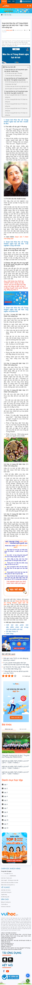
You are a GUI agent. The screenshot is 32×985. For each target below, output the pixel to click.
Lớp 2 (6, 788)
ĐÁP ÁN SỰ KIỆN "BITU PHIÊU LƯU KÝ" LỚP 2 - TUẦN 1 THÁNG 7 (15, 767)
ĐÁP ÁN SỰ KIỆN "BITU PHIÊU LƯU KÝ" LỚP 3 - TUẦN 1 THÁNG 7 (15, 762)
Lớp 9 (6, 816)
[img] (16, 10)
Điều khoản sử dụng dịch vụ (8, 884)
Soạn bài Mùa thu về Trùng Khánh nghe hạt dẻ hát (16, 602)
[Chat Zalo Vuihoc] (28, 975)
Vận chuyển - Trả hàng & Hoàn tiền (9, 880)
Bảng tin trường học (6, 902)
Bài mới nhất (23, 729)
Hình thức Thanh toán (6, 878)
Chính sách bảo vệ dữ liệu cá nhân (9, 882)
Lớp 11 (6, 824)
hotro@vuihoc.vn (8, 873)
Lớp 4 (6, 796)
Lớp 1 (5, 784)
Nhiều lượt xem (9, 729)
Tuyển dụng (4, 894)
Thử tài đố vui (4, 904)
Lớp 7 (5, 31)
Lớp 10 (6, 820)
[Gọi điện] (28, 981)
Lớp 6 (6, 804)
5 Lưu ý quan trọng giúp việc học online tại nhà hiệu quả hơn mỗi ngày (16, 663)
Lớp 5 (6, 800)
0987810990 (13, 875)
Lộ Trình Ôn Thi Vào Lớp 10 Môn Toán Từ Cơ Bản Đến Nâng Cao (16, 668)
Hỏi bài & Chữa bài (5, 906)
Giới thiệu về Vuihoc (6, 890)
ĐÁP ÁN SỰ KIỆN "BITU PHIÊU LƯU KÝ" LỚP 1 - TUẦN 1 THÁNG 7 (15, 773)
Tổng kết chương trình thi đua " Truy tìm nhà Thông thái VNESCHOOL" (15, 756)
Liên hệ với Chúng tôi (6, 892)
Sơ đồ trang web (5, 896)
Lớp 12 (6, 828)
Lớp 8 (6, 812)
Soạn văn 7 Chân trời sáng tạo (16, 237)
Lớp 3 (6, 792)
